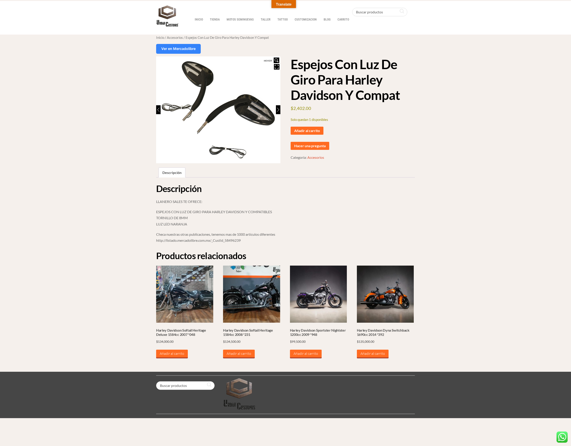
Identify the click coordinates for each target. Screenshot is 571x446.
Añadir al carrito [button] (172, 353)
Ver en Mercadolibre (178, 48)
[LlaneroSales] (167, 24)
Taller (266, 19)
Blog (327, 19)
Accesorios (175, 37)
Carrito (343, 19)
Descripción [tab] (172, 172)
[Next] (278, 109)
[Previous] (158, 109)
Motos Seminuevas (240, 19)
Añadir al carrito (307, 130)
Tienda (215, 19)
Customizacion (306, 19)
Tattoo (282, 19)
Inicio (199, 19)
